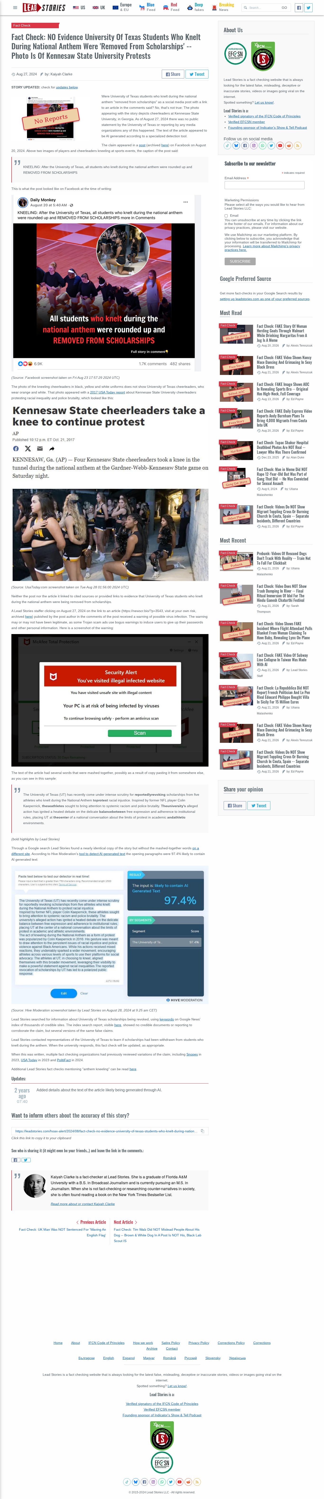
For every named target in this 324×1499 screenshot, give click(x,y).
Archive (151, 1348)
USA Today (29, 1060)
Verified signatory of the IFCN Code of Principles (264, 116)
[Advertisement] (109, 1285)
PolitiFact (64, 1060)
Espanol (129, 1358)
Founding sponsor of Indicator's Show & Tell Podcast (267, 127)
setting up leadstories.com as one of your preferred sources (265, 299)
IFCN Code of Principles (106, 1343)
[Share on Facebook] (15, 1160)
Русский (191, 1358)
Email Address (237, 178)
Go (284, 7)
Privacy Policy (199, 1343)
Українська (237, 1358)
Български (87, 1358)
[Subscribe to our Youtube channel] (280, 145)
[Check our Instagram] (254, 145)
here (164, 145)
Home (58, 1343)
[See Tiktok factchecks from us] (227, 145)
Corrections (262, 1343)
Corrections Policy (231, 1343)
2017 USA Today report (107, 392)
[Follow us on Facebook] (245, 145)
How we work (143, 1343)
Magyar (149, 1358)
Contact (172, 1348)
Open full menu (15, 7)
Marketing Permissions (242, 200)
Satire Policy (171, 1343)
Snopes (192, 1054)
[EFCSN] (162, 1462)
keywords (167, 1019)
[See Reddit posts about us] (289, 145)
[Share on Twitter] (26, 1160)
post (142, 145)
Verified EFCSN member (246, 122)
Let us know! (264, 102)
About (75, 1343)
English (108, 1358)
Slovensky (213, 1358)
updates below (67, 87)
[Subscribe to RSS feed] (297, 145)
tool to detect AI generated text (102, 854)
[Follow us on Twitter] (271, 145)
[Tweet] (308, 7)
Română (169, 1358)
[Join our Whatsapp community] (262, 145)
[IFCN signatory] (162, 1436)
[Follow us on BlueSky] (236, 145)
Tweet (199, 74)
